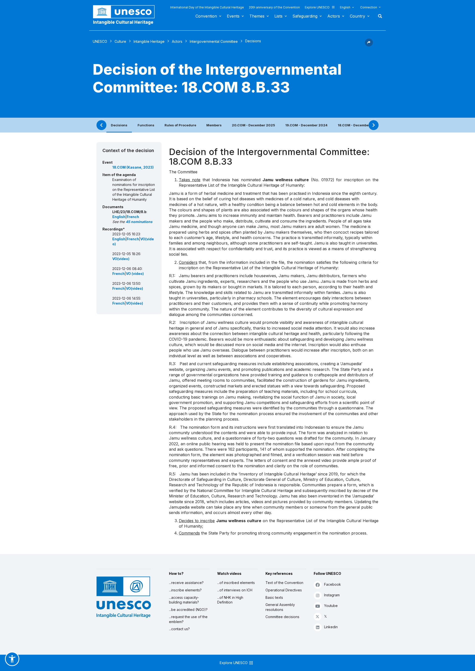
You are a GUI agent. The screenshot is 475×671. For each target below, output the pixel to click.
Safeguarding (304, 16)
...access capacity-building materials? (184, 599)
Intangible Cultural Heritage (123, 22)
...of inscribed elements (236, 583)
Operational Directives (283, 590)
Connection (368, 7)
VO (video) (135, 273)
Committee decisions (282, 617)
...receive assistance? (186, 583)
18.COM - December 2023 (359, 125)
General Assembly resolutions (280, 607)
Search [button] (378, 16)
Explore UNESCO (317, 7)
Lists (278, 16)
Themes (256, 16)
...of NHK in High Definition (230, 599)
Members (214, 125)
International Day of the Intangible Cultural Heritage (207, 7)
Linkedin (331, 627)
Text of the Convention (284, 583)
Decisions (119, 125)
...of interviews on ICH (234, 590)
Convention (206, 16)
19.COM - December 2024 (306, 125)
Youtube (331, 606)
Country (357, 16)
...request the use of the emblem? (188, 619)
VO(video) (120, 259)
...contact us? (179, 629)
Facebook (332, 584)
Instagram (332, 595)
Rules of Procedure (180, 125)
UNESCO (100, 41)
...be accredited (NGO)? (188, 609)
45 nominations (139, 222)
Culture (120, 41)
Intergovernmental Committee (214, 41)
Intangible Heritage (149, 41)
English (345, 7)
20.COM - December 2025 (253, 125)
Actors (333, 16)
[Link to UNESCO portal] (126, 11)
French (133, 217)
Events (233, 16)
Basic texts (274, 597)
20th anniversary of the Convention (274, 7)
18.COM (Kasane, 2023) (133, 167)
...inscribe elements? (185, 590)
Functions (146, 125)
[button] (369, 45)
